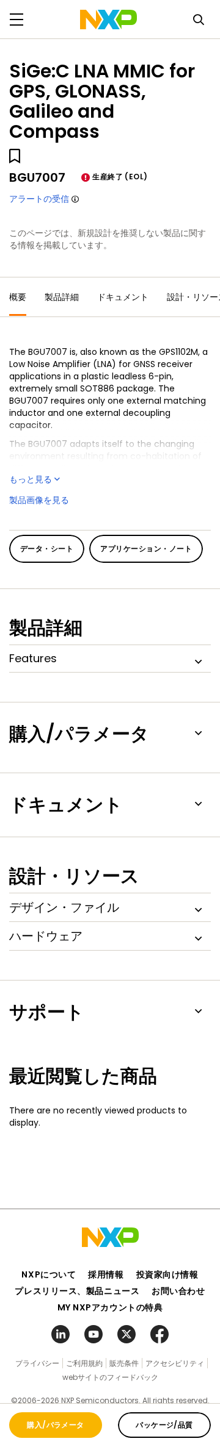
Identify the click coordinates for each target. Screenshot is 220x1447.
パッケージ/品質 (164, 1425)
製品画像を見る (39, 500)
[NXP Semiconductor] (108, 19)
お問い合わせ (178, 1291)
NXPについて (48, 1274)
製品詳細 (62, 297)
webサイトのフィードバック (110, 1377)
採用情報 (105, 1274)
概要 (17, 297)
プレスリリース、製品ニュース (77, 1291)
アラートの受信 (39, 199)
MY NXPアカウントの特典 (110, 1307)
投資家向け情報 (167, 1274)
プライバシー (37, 1363)
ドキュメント (122, 297)
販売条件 (124, 1363)
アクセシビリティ (174, 1363)
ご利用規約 (84, 1363)
